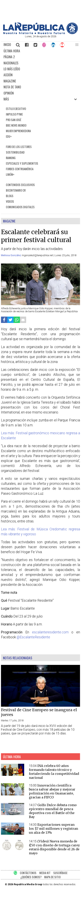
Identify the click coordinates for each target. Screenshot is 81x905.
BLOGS (9, 196)
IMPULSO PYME (14, 114)
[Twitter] (35, 45)
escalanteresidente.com (50, 632)
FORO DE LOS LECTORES (19, 147)
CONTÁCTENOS (28, 873)
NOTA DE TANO (12, 87)
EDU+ (9, 136)
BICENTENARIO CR (16, 190)
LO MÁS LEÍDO (12, 69)
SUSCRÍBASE (60, 873)
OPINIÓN (9, 93)
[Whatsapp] (17, 320)
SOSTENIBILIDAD (15, 152)
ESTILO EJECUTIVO (16, 109)
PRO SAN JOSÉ (13, 120)
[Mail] (23, 320)
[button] (77, 45)
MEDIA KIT (45, 873)
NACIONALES (11, 63)
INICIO (7, 44)
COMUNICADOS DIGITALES (20, 207)
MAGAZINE (10, 81)
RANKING (11, 158)
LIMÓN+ (10, 174)
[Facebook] (26, 45)
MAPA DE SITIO (52, 877)
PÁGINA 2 (9, 56)
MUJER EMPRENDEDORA (18, 131)
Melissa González (11, 255)
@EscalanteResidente (33, 637)
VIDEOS (10, 201)
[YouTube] (62, 45)
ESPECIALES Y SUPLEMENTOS (22, 163)
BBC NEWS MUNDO (16, 125)
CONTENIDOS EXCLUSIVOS (20, 185)
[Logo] (40, 33)
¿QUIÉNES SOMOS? (30, 877)
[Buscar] (18, 45)
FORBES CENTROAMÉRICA (19, 169)
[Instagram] (44, 45)
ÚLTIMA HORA (12, 51)
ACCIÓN (8, 75)
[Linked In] (53, 45)
